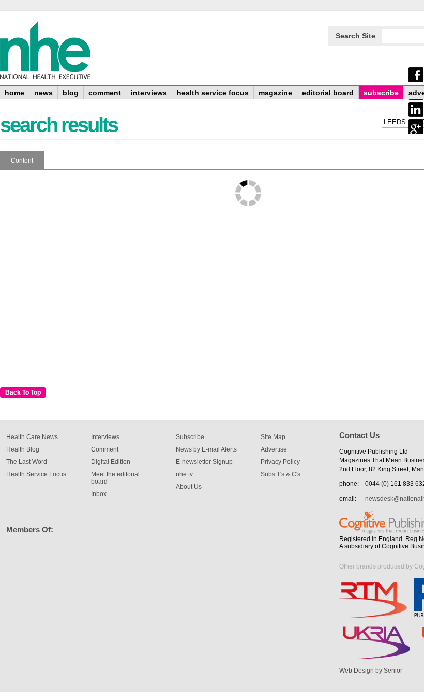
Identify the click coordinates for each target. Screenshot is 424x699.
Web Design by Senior (370, 670)
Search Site (355, 36)
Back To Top (23, 392)
